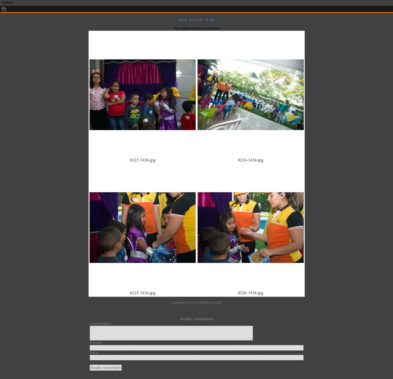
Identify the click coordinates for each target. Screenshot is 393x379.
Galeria (7, 3)
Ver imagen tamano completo (197, 28)
